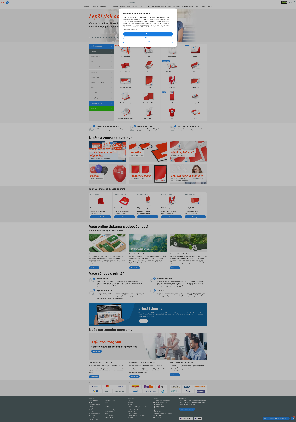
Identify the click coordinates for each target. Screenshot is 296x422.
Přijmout (148, 34)
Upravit (148, 42)
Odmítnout (148, 38)
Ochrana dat (126, 29)
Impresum (134, 29)
